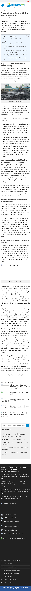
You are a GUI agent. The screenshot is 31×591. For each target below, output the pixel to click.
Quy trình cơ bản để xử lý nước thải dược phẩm (15, 454)
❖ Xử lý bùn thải (6, 582)
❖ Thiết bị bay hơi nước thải (10, 573)
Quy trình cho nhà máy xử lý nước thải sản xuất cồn (15, 448)
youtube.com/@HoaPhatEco (13, 533)
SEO (17, 17)
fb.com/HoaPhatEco (10, 530)
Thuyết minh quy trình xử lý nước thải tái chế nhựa (15, 443)
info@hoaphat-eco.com (11, 521)
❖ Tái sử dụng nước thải (8, 567)
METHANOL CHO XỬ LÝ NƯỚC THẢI (13, 439)
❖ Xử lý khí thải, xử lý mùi (9, 579)
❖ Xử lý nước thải (6, 564)
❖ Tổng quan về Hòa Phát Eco (11, 561)
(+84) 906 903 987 (10, 518)
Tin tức (3, 10)
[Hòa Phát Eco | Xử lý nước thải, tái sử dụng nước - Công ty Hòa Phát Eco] (15, 5)
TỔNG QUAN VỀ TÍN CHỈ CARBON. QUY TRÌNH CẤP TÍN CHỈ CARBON (14, 435)
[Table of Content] (27, 36)
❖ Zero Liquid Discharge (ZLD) (10, 570)
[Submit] (27, 425)
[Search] (29, 5)
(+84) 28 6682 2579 (10, 515)
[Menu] (2, 5)
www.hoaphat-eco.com (11, 526)
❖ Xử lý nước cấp (6, 576)
